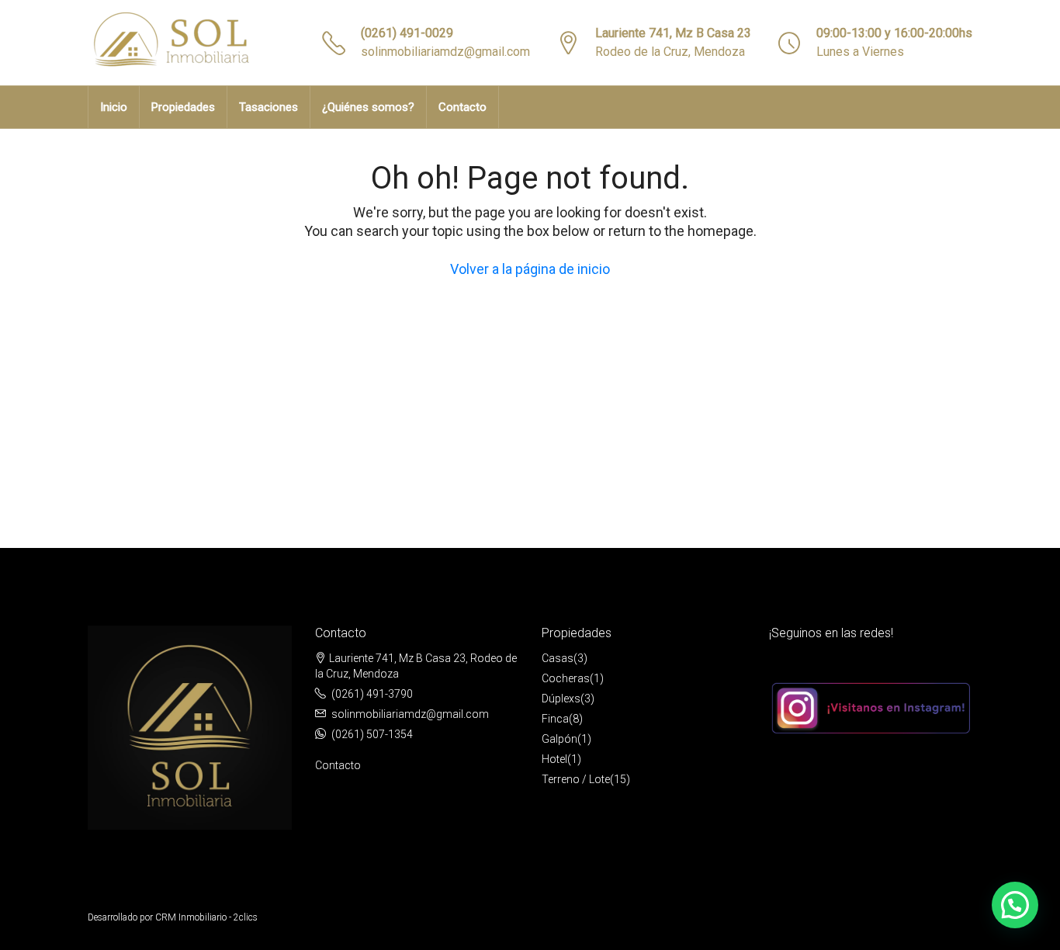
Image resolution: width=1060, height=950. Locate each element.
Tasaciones (268, 107)
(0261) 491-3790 (372, 694)
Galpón (559, 739)
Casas (557, 658)
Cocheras (566, 678)
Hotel (554, 759)
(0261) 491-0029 (407, 33)
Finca (555, 718)
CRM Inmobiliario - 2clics (206, 917)
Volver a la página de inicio (530, 269)
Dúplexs (561, 698)
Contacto (462, 107)
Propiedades (183, 107)
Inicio (113, 107)
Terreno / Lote (576, 779)
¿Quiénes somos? (368, 107)
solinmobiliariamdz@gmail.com (445, 51)
